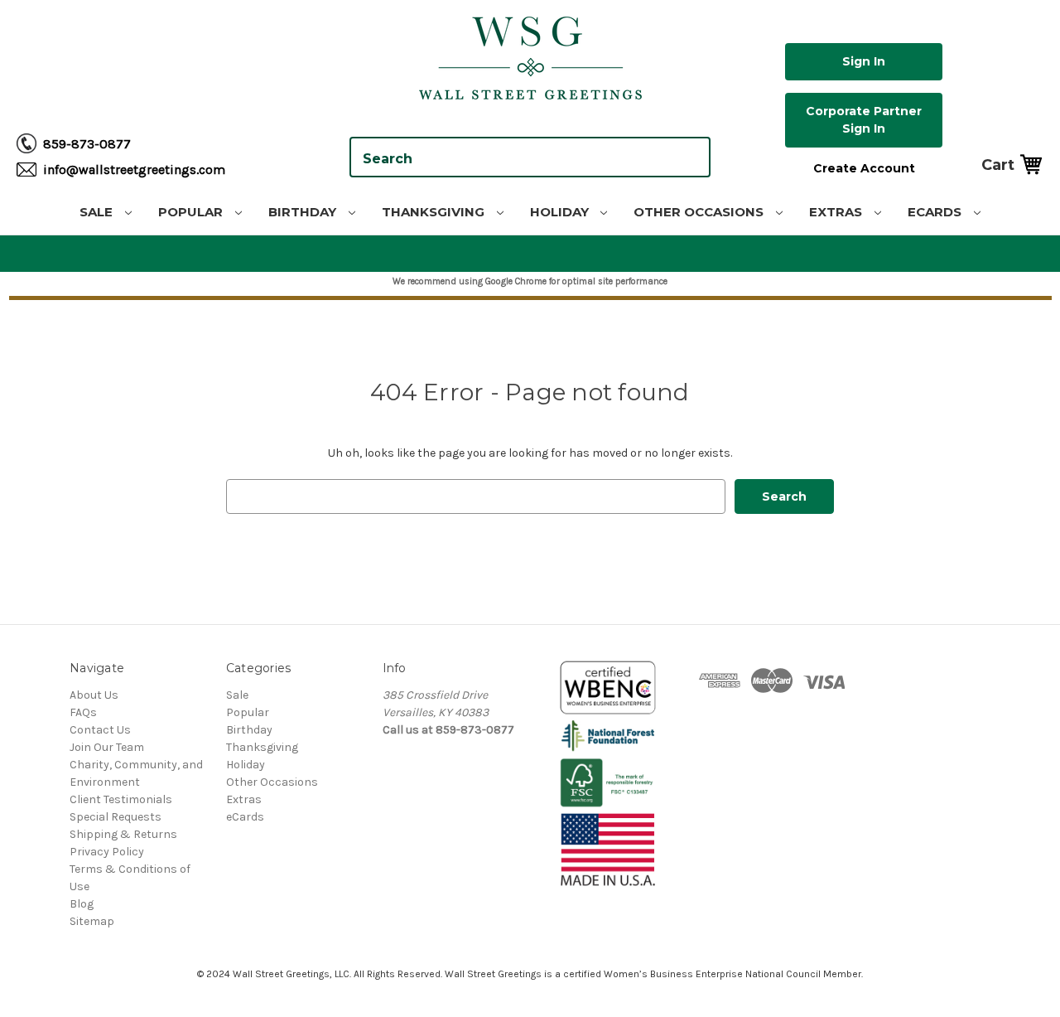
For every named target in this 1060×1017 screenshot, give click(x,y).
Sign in (863, 61)
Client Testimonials (121, 799)
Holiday (561, 212)
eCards (936, 212)
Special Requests (115, 817)
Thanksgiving (435, 212)
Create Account (864, 168)
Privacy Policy (107, 852)
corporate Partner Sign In (864, 120)
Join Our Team (107, 747)
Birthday (304, 212)
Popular (192, 212)
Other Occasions (700, 212)
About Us (94, 695)
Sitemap (92, 921)
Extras (837, 212)
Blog (82, 904)
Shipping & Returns (123, 834)
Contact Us (100, 730)
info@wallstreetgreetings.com (134, 169)
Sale (98, 212)
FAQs (83, 712)
